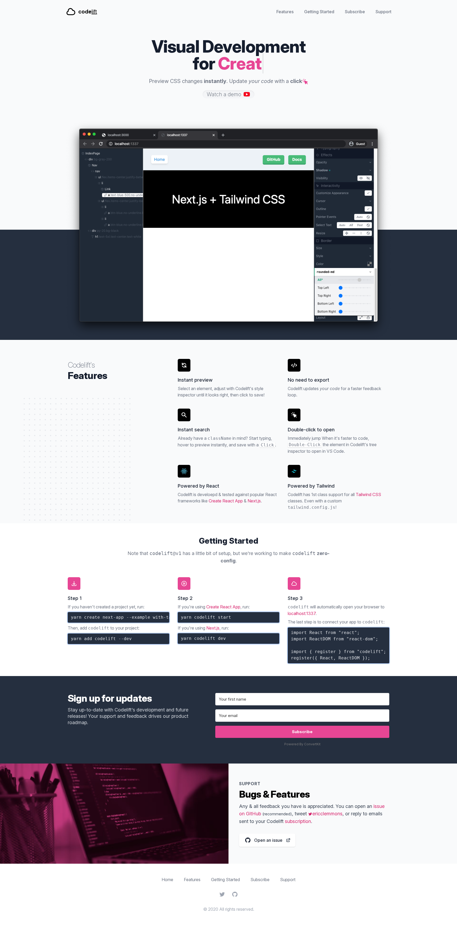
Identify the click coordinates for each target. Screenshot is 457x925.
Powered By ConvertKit (302, 744)
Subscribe (355, 11)
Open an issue (268, 842)
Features (285, 11)
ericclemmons (325, 813)
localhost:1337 (302, 613)
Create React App (226, 500)
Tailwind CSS (368, 494)
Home (167, 879)
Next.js (254, 500)
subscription (298, 821)
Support (383, 11)
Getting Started (319, 11)
